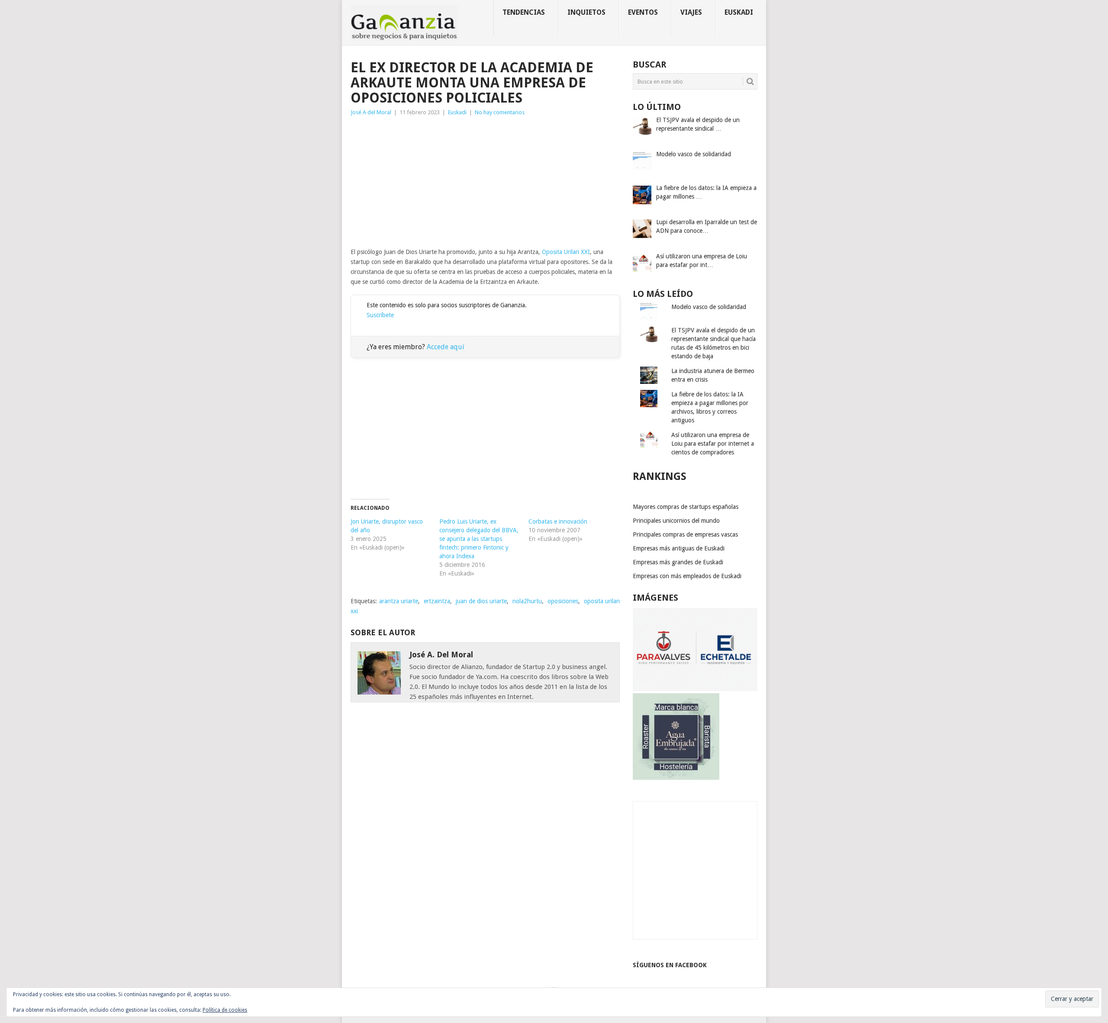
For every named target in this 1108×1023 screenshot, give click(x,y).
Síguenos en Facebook (670, 965)
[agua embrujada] (676, 777)
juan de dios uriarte (481, 601)
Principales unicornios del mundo (676, 520)
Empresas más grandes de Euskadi (678, 562)
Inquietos (586, 12)
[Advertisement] (485, 182)
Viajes (691, 12)
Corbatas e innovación (557, 521)
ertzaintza (437, 601)
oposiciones (563, 601)
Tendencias (523, 12)
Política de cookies (225, 1010)
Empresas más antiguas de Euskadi (679, 548)
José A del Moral (371, 112)
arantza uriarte (398, 601)
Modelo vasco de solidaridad (708, 306)
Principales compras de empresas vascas (685, 534)
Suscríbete (380, 315)
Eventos (643, 12)
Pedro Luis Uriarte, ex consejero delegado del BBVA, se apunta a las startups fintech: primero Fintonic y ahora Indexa (479, 539)
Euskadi (739, 12)
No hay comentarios (500, 112)
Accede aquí (445, 347)
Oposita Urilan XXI (566, 251)
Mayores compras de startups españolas (685, 506)
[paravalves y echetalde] (695, 688)
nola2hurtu (527, 601)
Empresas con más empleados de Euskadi (687, 576)
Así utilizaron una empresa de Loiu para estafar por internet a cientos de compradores (712, 443)
